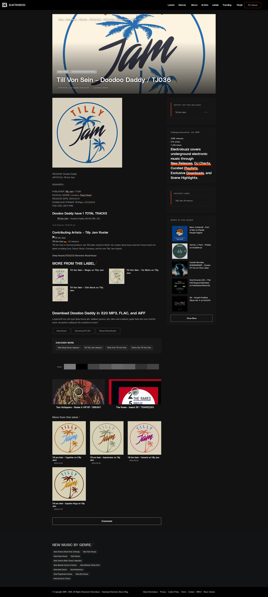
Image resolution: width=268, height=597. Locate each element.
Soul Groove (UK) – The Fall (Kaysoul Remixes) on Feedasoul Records (200, 283)
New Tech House (89, 552)
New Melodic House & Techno (65, 565)
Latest (171, 5)
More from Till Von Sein (116, 348)
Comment (106, 521)
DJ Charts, (202, 163)
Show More (192, 318)
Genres (182, 5)
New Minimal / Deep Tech (90, 565)
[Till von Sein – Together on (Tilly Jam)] (69, 438)
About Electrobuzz (150, 592)
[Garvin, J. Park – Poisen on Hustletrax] (179, 251)
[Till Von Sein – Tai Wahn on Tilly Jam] (116, 276)
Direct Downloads (107, 331)
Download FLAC (83, 331)
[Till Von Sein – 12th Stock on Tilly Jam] (60, 293)
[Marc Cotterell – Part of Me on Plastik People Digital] (179, 233)
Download (61, 331)
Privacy (163, 592)
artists (175, 142)
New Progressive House (63, 574)
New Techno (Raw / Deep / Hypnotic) (68, 561)
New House (75, 556)
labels (176, 145)
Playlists (191, 168)
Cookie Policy (173, 592)
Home (61, 20)
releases (177, 138)
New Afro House (82, 574)
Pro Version (252, 5)
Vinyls (239, 5)
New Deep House (60, 556)
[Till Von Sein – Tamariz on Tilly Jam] (144, 438)
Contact (191, 592)
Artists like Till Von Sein (141, 348)
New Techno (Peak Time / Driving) (67, 552)
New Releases (182, 163)
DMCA (199, 592)
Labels (215, 5)
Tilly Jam (83, 20)
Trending (226, 5)
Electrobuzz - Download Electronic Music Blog (109, 592)
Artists (204, 5)
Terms (183, 592)
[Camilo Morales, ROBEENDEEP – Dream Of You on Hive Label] (179, 268)
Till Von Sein (95, 20)
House (93, 255)
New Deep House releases (68, 348)
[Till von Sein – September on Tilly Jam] (107, 438)
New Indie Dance (60, 570)
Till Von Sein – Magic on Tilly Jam (87, 270)
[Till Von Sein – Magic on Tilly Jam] (60, 276)
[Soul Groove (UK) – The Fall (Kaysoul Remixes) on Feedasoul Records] (179, 286)
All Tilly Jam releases (93, 348)
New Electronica (76, 570)
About (194, 5)
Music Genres (209, 592)
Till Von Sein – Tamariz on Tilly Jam (143, 457)
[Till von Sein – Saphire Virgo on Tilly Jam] (69, 484)
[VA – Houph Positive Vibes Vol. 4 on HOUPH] (179, 304)
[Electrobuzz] (13, 5)
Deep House (71, 20)
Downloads (195, 173)
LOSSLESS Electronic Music (83, 72)
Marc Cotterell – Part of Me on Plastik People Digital (199, 230)
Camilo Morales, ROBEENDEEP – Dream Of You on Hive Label (200, 265)
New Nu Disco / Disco (62, 579)
